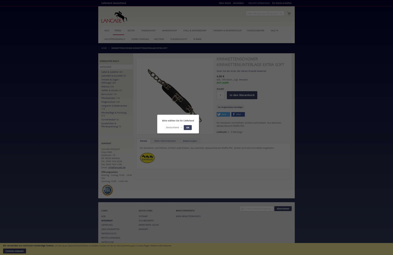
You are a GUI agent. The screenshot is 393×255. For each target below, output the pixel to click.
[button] (174, 127)
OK (187, 127)
